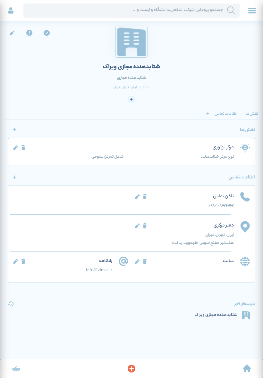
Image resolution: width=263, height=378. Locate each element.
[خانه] (247, 368)
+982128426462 (221, 205)
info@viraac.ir (99, 270)
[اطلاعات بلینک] (16, 368)
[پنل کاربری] (11, 10)
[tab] (251, 113)
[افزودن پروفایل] (131, 368)
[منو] (252, 10)
